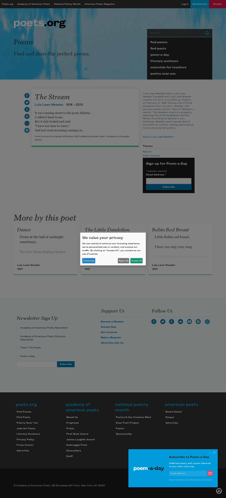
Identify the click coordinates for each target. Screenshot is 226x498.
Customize (88, 261)
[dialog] (113, 249)
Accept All (136, 261)
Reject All (123, 261)
